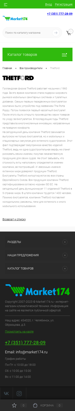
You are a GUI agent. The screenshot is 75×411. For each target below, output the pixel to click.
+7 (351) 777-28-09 (59, 13)
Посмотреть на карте (19, 331)
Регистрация (63, 4)
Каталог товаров (22, 54)
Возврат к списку (14, 219)
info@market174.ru (32, 352)
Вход (48, 4)
